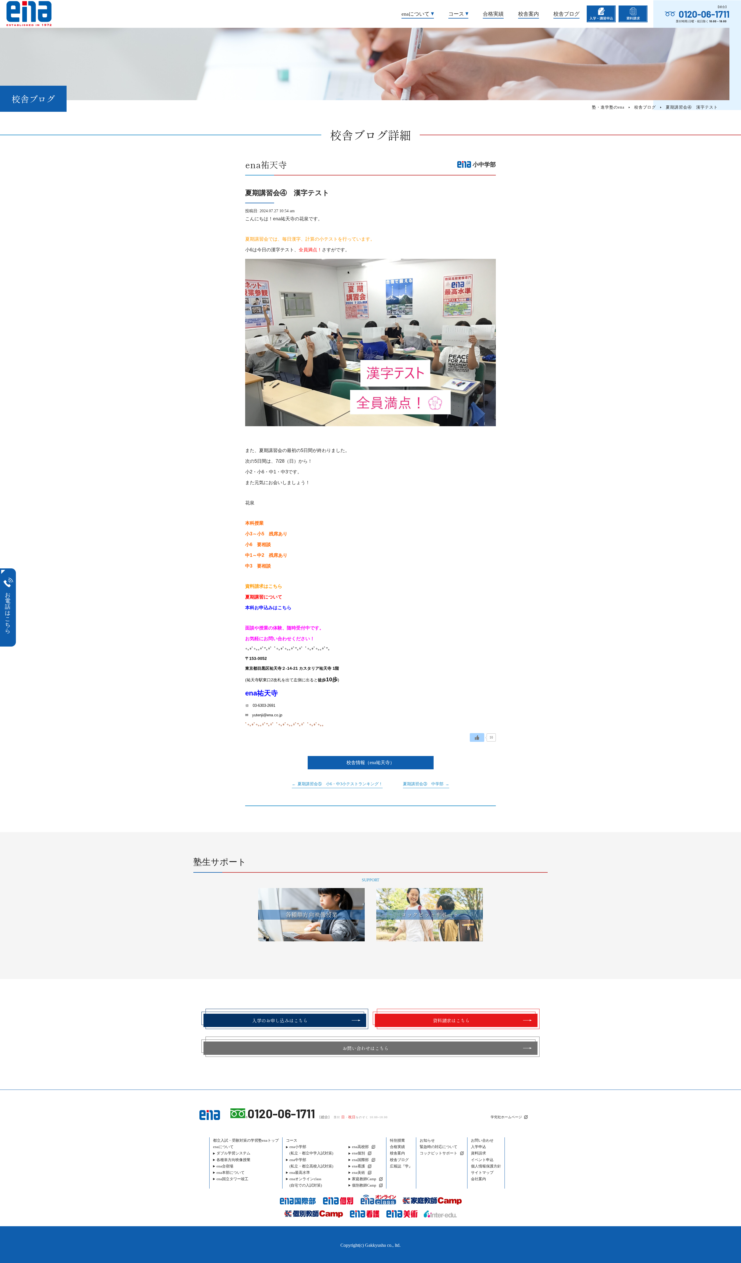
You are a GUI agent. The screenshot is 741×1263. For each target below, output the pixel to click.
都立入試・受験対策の (246, 1140)
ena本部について (231, 1172)
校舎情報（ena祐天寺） (370, 762)
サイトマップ (482, 1172)
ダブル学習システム (233, 1153)
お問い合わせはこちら (365, 1048)
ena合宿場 (225, 1166)
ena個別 (358, 1153)
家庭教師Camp (364, 1179)
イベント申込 (482, 1160)
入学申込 (478, 1147)
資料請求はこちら (263, 586)
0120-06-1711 (704, 14)
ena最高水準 (299, 1172)
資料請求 (478, 1153)
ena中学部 (311, 1163)
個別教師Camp (364, 1185)
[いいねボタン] (477, 737)
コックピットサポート (438, 1153)
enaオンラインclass (305, 1182)
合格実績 (493, 14)
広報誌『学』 (401, 1166)
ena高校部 (360, 1147)
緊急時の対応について (438, 1147)
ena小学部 (311, 1150)
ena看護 (358, 1166)
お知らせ (427, 1140)
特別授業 (397, 1140)
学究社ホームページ (506, 1117)
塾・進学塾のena (608, 107)
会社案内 (478, 1179)
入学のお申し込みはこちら (280, 1020)
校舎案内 (528, 14)
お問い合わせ (482, 1140)
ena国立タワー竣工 (232, 1179)
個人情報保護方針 (486, 1166)
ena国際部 (360, 1160)
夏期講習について (263, 596)
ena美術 (358, 1172)
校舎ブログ (566, 14)
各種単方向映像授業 (233, 1160)
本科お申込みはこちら (268, 607)
